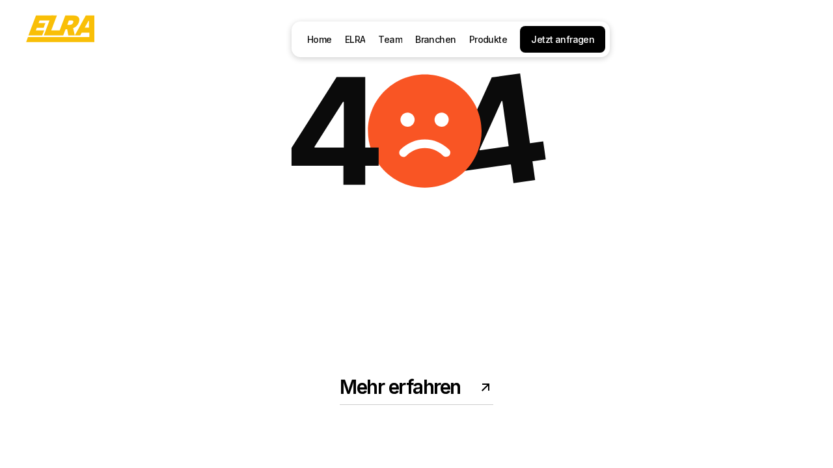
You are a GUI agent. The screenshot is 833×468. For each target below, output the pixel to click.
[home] (60, 39)
